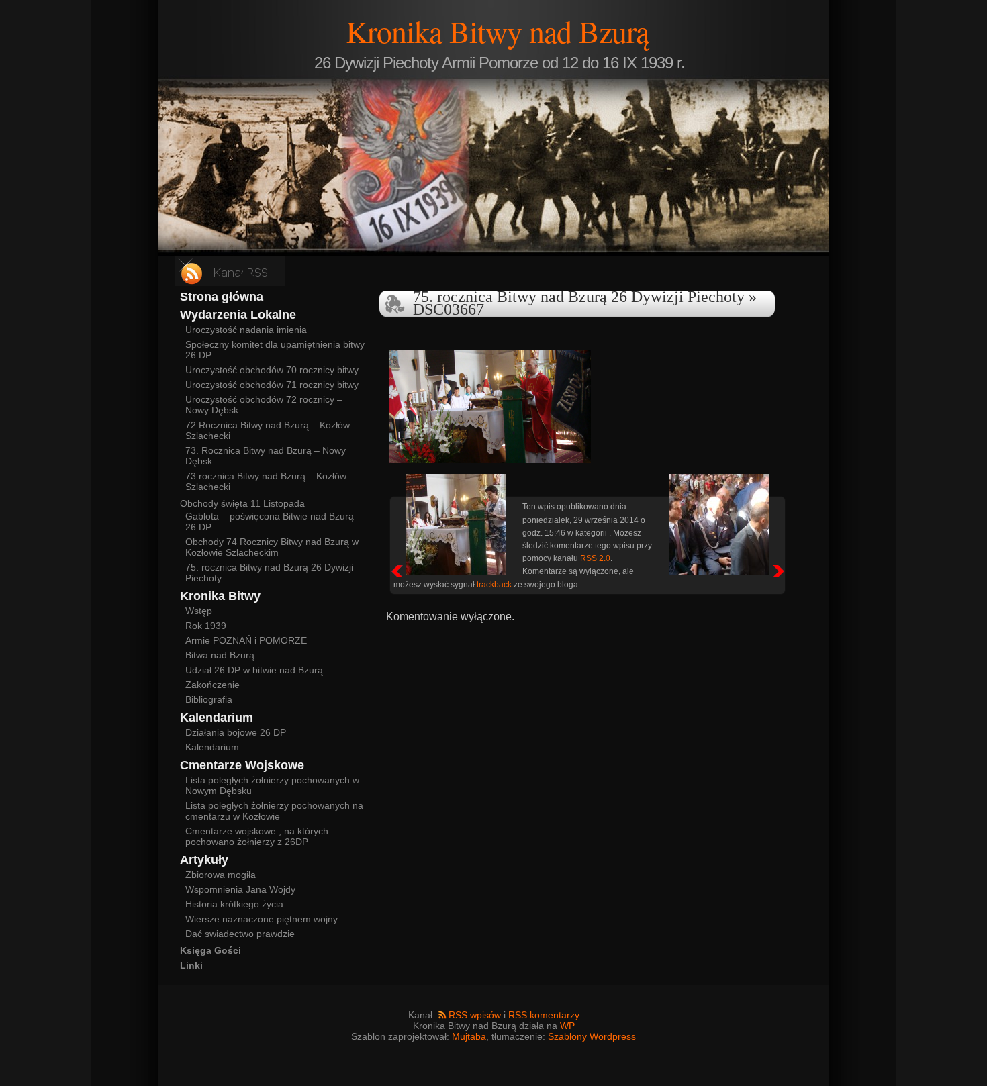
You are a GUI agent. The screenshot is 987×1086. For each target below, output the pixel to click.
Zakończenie (212, 684)
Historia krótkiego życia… (239, 904)
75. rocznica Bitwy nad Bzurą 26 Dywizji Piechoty (579, 296)
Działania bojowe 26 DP (235, 732)
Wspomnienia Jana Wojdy (240, 889)
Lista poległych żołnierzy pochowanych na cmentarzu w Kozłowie (274, 811)
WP (567, 1025)
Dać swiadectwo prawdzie (240, 933)
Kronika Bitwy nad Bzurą (497, 31)
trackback (494, 584)
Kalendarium (212, 747)
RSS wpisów (475, 1014)
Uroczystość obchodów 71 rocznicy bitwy (272, 384)
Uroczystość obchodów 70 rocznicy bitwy (272, 369)
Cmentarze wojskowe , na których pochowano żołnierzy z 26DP (256, 836)
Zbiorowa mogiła (220, 874)
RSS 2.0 (595, 558)
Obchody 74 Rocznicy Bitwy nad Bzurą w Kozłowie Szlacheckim (272, 547)
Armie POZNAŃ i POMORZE (246, 640)
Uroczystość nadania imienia (246, 329)
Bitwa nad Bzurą (219, 655)
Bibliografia (208, 699)
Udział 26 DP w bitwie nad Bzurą (254, 669)
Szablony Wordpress (592, 1036)
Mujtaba (469, 1036)
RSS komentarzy (543, 1014)
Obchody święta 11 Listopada (242, 503)
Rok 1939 (205, 625)
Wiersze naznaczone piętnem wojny (261, 919)
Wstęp (198, 610)
